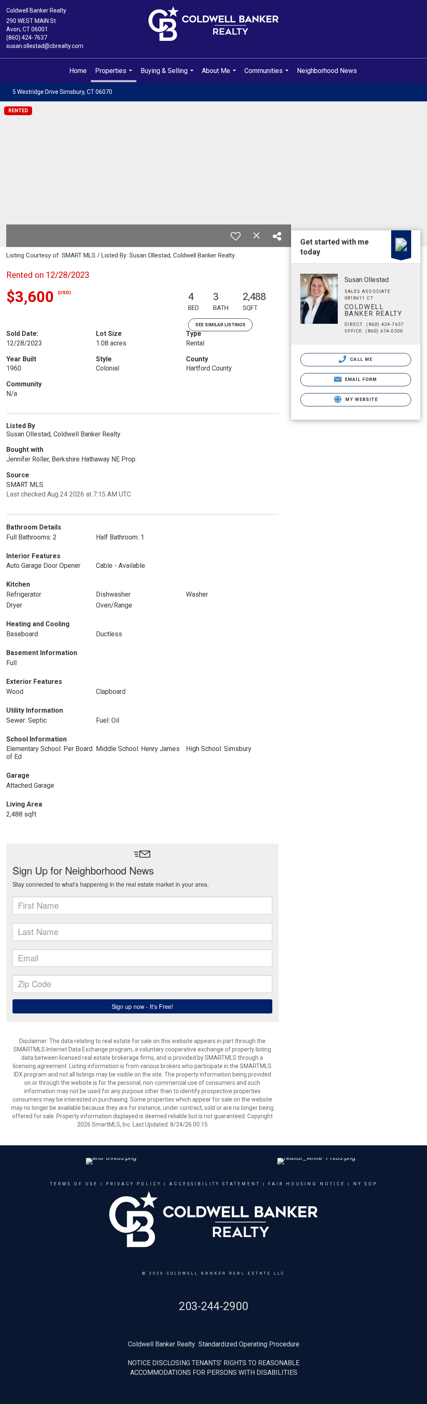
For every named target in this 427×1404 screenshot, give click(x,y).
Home (78, 71)
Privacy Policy (133, 1184)
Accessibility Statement (214, 1184)
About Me (220, 75)
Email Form (360, 379)
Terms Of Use (74, 1184)
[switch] (235, 236)
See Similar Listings (220, 325)
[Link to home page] (213, 24)
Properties (114, 74)
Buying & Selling (168, 75)
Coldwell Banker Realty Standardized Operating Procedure (213, 1344)
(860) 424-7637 (26, 37)
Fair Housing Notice (306, 1184)
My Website (361, 399)
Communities (267, 75)
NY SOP (365, 1184)
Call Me (360, 359)
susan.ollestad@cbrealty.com (44, 46)
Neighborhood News (327, 71)
